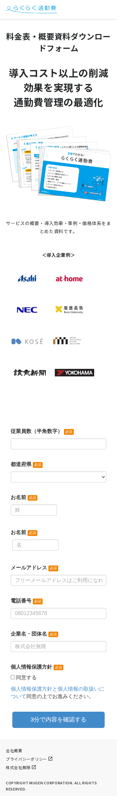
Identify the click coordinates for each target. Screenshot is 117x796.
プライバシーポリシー (26, 759)
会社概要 (14, 750)
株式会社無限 (18, 767)
